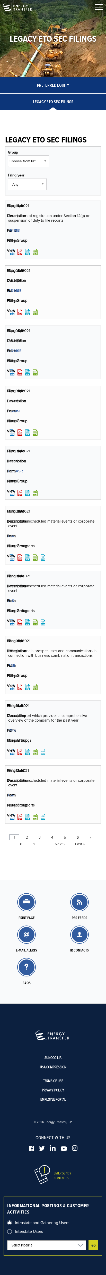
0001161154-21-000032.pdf (20, 752)
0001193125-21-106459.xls (35, 493)
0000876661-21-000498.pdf (20, 372)
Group (13, 152)
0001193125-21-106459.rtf (27, 493)
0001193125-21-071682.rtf (27, 687)
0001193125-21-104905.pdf (20, 557)
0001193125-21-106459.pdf (20, 493)
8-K (11, 536)
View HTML (12, 252)
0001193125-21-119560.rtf (27, 252)
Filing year (16, 175)
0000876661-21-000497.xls (35, 312)
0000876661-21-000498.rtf (27, 372)
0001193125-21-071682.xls (35, 687)
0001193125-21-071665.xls (35, 622)
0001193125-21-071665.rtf (27, 622)
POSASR (15, 471)
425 (11, 665)
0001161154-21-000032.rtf (27, 752)
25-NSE (15, 290)
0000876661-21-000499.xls (35, 432)
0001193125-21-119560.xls (35, 252)
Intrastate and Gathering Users (42, 1222)
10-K (12, 730)
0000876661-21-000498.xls (35, 372)
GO (93, 1245)
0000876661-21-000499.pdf (20, 432)
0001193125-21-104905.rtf (27, 557)
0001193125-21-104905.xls (35, 557)
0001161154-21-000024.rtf (27, 817)
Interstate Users (29, 1231)
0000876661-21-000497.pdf (20, 312)
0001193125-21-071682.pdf (20, 687)
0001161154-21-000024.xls (35, 817)
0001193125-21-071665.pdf (20, 622)
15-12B (14, 230)
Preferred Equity (53, 85)
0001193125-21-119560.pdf (20, 252)
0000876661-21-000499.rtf (27, 432)
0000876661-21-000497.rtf (27, 312)
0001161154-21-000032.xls (35, 752)
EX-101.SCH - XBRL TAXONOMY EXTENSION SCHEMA (43, 557)
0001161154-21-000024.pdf (20, 817)
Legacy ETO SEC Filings (53, 102)
